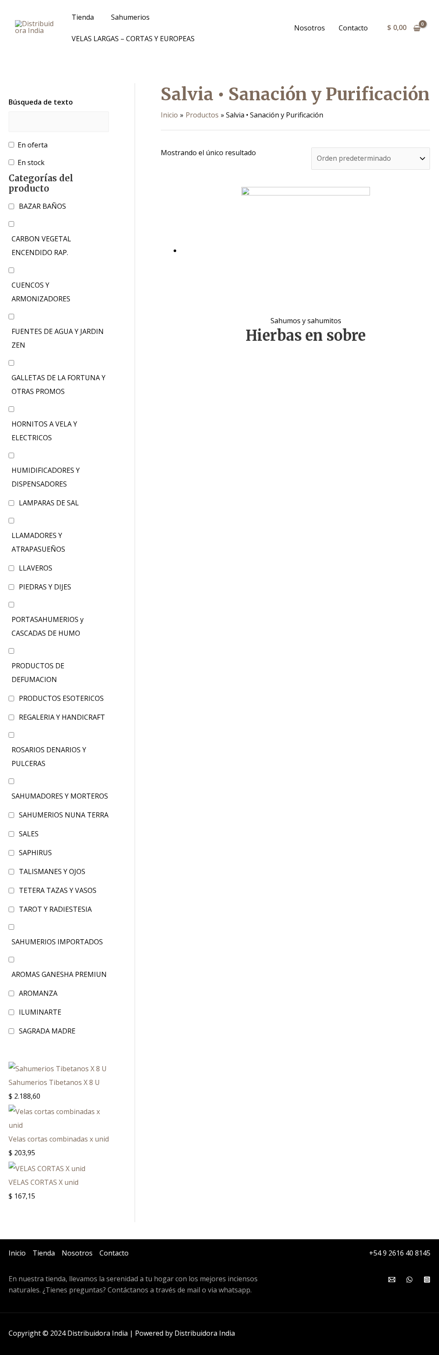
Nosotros (309, 28)
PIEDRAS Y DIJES (45, 587)
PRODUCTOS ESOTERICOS (61, 698)
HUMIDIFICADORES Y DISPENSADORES (46, 477)
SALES (29, 833)
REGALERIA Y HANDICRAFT (62, 717)
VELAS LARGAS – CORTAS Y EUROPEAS (133, 38)
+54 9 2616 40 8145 (399, 1253)
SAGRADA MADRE (47, 1031)
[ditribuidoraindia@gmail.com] (391, 1279)
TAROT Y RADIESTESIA (55, 909)
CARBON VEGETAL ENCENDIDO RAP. (41, 245)
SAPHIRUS (35, 852)
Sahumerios (130, 17)
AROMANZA (38, 993)
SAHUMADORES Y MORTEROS (60, 796)
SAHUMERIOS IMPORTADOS (57, 941)
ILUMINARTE (40, 1012)
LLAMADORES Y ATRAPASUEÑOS (38, 542)
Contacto (353, 28)
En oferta (33, 145)
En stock (31, 162)
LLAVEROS (35, 568)
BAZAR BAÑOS (42, 206)
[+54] (409, 1279)
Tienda (83, 17)
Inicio (17, 1253)
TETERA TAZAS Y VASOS (57, 890)
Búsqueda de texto (41, 102)
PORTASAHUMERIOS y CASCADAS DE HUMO (48, 626)
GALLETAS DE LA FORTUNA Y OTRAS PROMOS (58, 384)
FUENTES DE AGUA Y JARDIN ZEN (58, 338)
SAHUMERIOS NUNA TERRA (63, 815)
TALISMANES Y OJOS (52, 871)
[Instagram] (427, 1279)
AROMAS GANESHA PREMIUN (59, 974)
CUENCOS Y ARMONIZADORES (41, 291)
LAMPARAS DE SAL (49, 503)
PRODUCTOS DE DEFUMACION (38, 672)
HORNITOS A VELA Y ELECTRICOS (44, 430)
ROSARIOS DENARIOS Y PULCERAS (49, 756)
